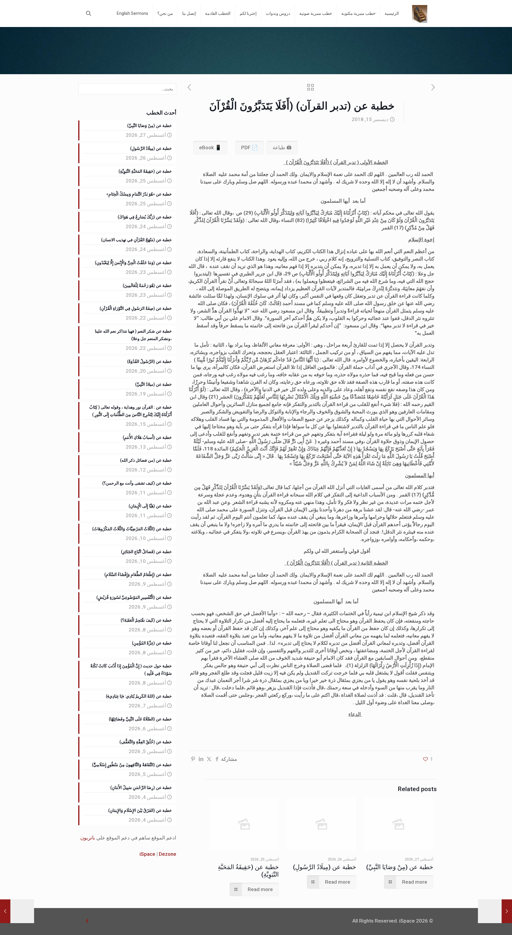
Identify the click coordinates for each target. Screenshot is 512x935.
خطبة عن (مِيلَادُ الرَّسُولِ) (324, 867)
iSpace (147, 854)
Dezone (167, 854)
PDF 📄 (249, 147)
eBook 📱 (210, 147)
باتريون (87, 838)
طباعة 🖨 (282, 147)
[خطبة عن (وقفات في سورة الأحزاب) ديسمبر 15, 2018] (495, 911)
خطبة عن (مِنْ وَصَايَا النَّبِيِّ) (399, 867)
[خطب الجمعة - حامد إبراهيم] (419, 13)
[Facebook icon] (87, 921)
